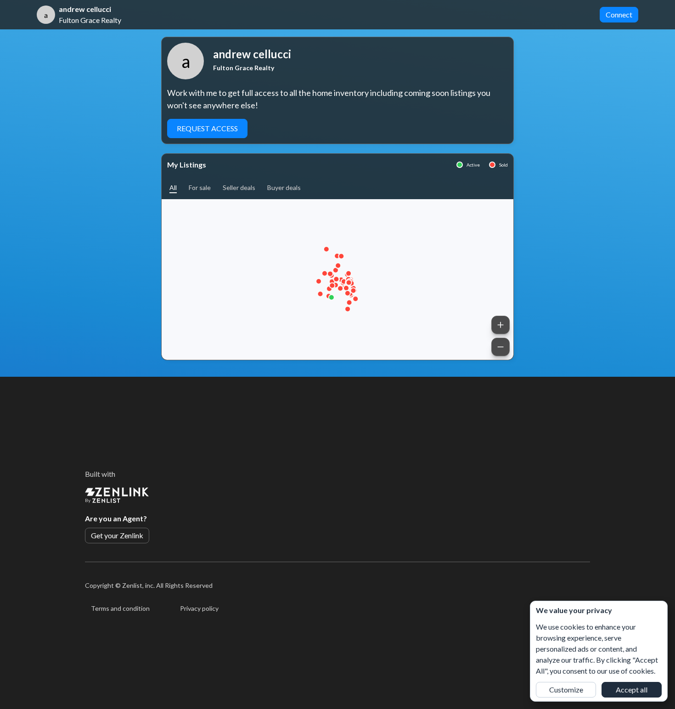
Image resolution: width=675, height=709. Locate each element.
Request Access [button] (207, 128)
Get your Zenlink (117, 535)
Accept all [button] (631, 689)
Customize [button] (566, 689)
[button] (173, 187)
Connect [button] (619, 14)
